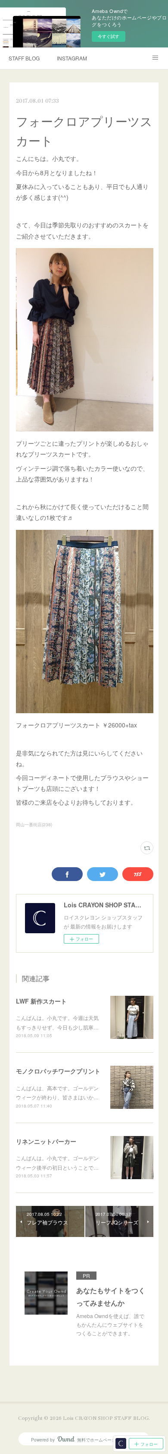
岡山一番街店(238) (34, 824)
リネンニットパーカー (46, 1141)
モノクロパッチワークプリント (58, 1071)
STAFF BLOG (24, 58)
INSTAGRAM (72, 58)
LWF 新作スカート (41, 1001)
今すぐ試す (108, 36)
